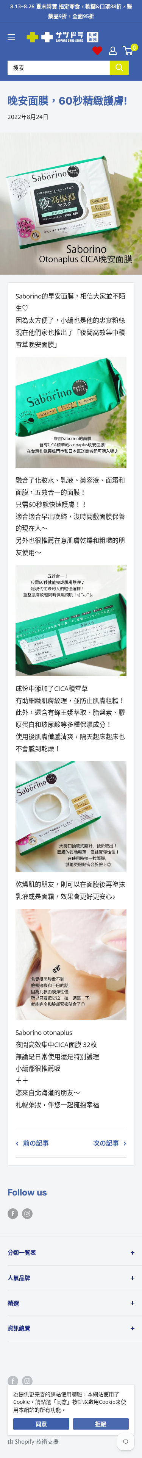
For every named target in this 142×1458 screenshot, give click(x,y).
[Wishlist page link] (97, 51)
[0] (128, 50)
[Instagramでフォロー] (27, 1213)
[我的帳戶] (113, 51)
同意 (41, 1424)
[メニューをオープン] (11, 37)
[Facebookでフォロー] (13, 1213)
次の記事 (106, 1143)
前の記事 (36, 1143)
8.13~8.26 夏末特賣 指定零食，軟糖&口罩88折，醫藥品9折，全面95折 (71, 11)
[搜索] (119, 67)
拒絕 (100, 1424)
